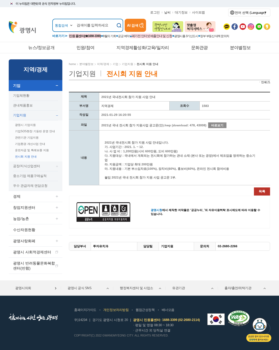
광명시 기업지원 (25, 125)
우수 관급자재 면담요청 (30, 185)
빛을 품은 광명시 (22, 27)
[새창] (216, 319)
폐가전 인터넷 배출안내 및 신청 (152, 36)
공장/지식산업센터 (26, 166)
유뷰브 (243, 26)
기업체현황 (21, 95)
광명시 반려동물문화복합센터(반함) (34, 265)
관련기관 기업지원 (27, 137)
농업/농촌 (21, 219)
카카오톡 (226, 26)
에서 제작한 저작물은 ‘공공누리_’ (178, 210)
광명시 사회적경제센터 (32, 252)
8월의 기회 (109, 36)
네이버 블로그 (259, 26)
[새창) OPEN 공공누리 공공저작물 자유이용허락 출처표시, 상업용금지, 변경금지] (106, 212)
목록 (262, 191)
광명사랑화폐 (24, 241)
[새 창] (168, 26)
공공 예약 (123, 36)
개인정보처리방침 (116, 310)
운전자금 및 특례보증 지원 (32, 150)
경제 (16, 196)
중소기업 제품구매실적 (30, 176)
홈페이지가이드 (85, 310)
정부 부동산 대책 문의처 (214, 36)
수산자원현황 (24, 230)
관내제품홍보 (23, 105)
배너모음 (168, 310)
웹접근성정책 (145, 310)
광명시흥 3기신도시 (186, 36)
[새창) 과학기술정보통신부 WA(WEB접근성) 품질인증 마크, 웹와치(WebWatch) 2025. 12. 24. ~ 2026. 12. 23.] (239, 312)
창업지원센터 (24, 208)
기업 (16, 86)
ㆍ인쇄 (262, 82)
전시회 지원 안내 (26, 156)
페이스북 (234, 26)
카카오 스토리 (267, 26)
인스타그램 (251, 26)
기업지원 (19, 115)
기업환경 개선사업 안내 (30, 144)
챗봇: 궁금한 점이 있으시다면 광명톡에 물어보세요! (258, 329)
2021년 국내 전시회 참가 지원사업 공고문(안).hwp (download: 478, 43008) (153, 125)
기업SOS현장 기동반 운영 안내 (35, 131)
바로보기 (217, 125)
